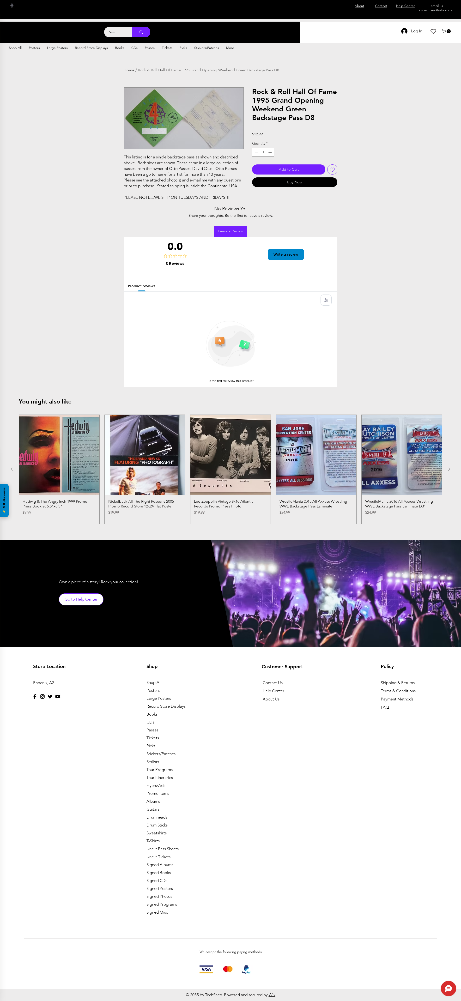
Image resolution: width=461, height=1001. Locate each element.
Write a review (285, 254)
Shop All (153, 682)
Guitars (152, 809)
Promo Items (157, 793)
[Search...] (141, 32)
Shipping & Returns (398, 682)
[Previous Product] (12, 469)
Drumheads (156, 817)
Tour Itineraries (159, 777)
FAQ (385, 707)
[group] (230, 469)
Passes (152, 730)
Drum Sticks (157, 825)
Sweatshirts (156, 833)
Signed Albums (159, 864)
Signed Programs (161, 904)
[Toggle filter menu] (326, 300)
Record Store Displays (166, 706)
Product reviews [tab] (142, 286)
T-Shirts (153, 840)
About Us (271, 699)
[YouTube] (58, 696)
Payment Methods (397, 699)
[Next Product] (449, 469)
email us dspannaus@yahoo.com (437, 8)
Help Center (273, 690)
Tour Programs (159, 769)
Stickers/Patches (161, 753)
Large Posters (158, 698)
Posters (153, 690)
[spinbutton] (263, 152)
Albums (153, 801)
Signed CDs (156, 880)
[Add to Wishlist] (332, 169)
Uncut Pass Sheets (162, 848)
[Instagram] (42, 696)
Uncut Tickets (158, 856)
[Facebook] (35, 696)
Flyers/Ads (155, 785)
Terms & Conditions (398, 690)
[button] (447, 31)
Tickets (152, 738)
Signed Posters (159, 888)
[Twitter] (50, 696)
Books (152, 714)
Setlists (152, 761)
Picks (150, 745)
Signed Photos (159, 896)
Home (129, 70)
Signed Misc (157, 912)
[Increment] (270, 152)
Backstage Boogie (47, 29)
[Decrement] (256, 152)
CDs (150, 722)
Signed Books (158, 872)
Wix (272, 994)
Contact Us (273, 682)
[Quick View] (59, 455)
